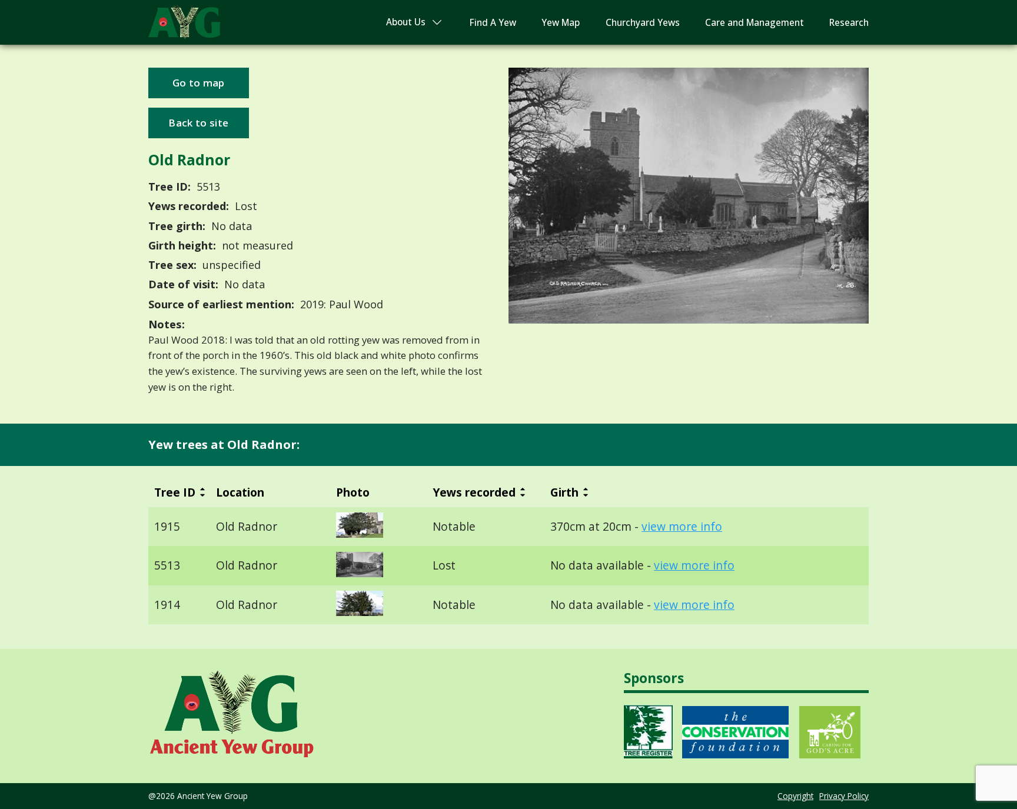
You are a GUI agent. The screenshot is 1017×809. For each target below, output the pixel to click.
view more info (682, 526)
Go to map (198, 82)
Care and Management (754, 22)
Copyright (795, 795)
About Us (406, 22)
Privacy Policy (844, 795)
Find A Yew (493, 22)
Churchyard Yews (643, 22)
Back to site (198, 122)
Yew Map (560, 22)
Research (849, 22)
